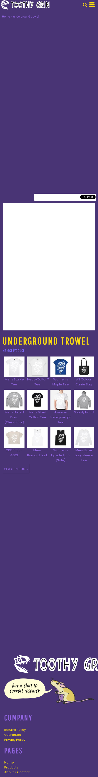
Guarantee (12, 734)
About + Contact (16, 772)
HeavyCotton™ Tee (38, 382)
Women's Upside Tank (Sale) (60, 455)
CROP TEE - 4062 (14, 452)
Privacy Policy (14, 739)
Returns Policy (15, 729)
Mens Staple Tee (14, 382)
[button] (85, 4)
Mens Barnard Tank (37, 452)
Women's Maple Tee (60, 382)
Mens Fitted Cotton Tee (37, 415)
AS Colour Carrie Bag (83, 382)
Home (6, 16)
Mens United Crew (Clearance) (14, 417)
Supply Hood (84, 412)
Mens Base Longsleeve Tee (84, 455)
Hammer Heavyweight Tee (60, 417)
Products (11, 767)
